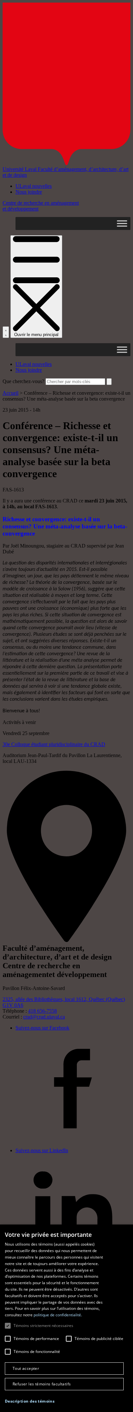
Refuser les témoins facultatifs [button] (42, 1384)
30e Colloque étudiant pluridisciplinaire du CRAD (54, 744)
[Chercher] (6, 332)
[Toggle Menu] (122, 223)
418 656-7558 (42, 1011)
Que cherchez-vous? (23, 381)
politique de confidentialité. (58, 1315)
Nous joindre (28, 192)
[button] (30, 1401)
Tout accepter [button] (26, 1368)
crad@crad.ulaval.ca (44, 1017)
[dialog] (66, 1318)
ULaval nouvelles (33, 186)
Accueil (10, 393)
